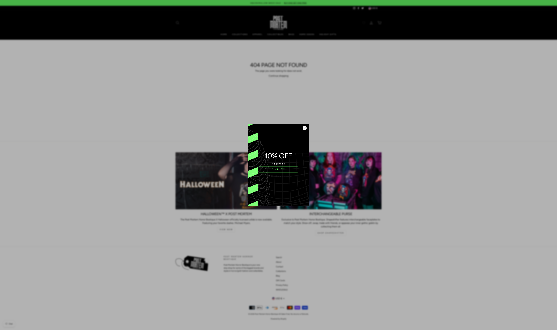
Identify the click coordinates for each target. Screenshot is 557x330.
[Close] (305, 128)
